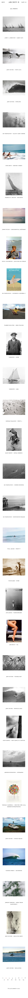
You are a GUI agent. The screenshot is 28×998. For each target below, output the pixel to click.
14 (23, 979)
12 (15, 979)
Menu (3, 2)
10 (8, 979)
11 (11, 979)
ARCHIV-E (14, 2)
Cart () (23, 2)
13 (19, 979)
